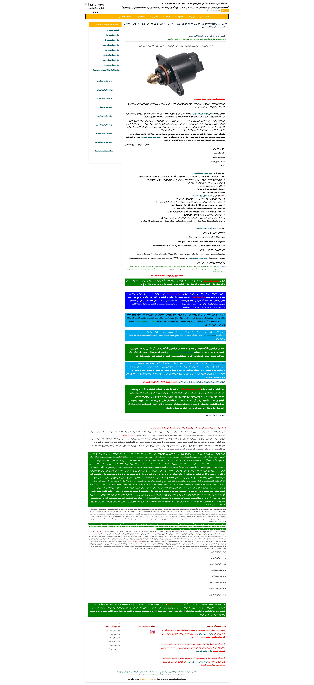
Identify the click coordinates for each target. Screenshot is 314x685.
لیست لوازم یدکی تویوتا (113, 630)
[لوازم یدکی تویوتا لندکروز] (116, 125)
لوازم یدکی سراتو (112, 50)
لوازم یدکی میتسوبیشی (198, 662)
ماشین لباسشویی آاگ (216, 363)
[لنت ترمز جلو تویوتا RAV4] (116, 151)
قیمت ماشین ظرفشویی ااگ (181, 352)
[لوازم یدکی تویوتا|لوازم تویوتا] (95, 8)
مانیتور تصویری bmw (169, 382)
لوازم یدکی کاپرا (209, 335)
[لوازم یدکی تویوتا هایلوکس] (116, 133)
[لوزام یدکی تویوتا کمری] (116, 81)
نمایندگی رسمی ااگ (114, 649)
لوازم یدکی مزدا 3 (174, 294)
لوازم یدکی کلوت (115, 645)
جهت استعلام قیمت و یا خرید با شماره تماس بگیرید (157, 679)
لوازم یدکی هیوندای (111, 65)
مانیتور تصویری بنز (151, 382)
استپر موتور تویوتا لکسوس (203, 173)
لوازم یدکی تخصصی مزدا (146, 321)
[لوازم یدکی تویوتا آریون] (116, 116)
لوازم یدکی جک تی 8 (111, 45)
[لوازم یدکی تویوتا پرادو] (116, 90)
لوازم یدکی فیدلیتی (111, 55)
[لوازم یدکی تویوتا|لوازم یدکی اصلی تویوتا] (89, 16)
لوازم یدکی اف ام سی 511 (112, 641)
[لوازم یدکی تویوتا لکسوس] (116, 142)
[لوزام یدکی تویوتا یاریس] (116, 98)
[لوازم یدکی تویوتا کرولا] (116, 107)
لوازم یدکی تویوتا (221, 266)
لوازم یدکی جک (211, 280)
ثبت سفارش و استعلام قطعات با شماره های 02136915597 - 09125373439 (193, 4)
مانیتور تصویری (113, 30)
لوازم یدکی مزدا (112, 35)
